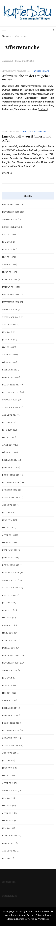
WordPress (43, 919)
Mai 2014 (7, 693)
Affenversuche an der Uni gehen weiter (26, 78)
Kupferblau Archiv (30, 911)
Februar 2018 (9, 370)
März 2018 (8, 362)
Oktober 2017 (10, 400)
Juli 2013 (7, 761)
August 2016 (9, 505)
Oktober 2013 (9, 738)
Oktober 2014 (10, 670)
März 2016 (8, 543)
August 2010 (9, 851)
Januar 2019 (9, 287)
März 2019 (8, 272)
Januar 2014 (9, 715)
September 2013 (11, 746)
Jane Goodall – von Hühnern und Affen (26, 138)
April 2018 (8, 355)
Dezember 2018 (10, 294)
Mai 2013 (7, 776)
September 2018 (11, 317)
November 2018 (11, 302)
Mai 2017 (7, 437)
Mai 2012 (7, 806)
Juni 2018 (7, 340)
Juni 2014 (7, 685)
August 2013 (9, 753)
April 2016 (8, 535)
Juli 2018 (7, 332)
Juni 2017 (7, 430)
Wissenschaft (41, 71)
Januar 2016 (9, 558)
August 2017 (9, 415)
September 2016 (11, 497)
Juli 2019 (7, 242)
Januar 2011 (9, 843)
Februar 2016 (9, 550)
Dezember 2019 (10, 204)
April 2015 (8, 625)
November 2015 (10, 573)
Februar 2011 (9, 836)
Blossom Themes (15, 919)
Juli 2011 (7, 828)
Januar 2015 (9, 648)
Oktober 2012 (9, 791)
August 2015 (9, 595)
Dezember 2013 (10, 723)
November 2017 (11, 392)
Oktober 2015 (9, 580)
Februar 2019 (9, 279)
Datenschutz (9, 895)
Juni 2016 (7, 520)
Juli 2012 (7, 798)
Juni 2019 (7, 249)
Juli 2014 (7, 678)
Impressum (9, 881)
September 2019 (11, 227)
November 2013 (10, 730)
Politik (27, 132)
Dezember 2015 (10, 565)
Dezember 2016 (10, 475)
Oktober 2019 (10, 219)
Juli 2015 (7, 603)
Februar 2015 (9, 640)
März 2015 (8, 633)
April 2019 (8, 265)
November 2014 (11, 663)
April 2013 (8, 783)
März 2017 (8, 452)
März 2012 (8, 821)
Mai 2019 (7, 257)
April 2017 (8, 445)
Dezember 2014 (10, 655)
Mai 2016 (7, 528)
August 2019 (9, 234)
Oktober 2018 (10, 310)
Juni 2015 (7, 610)
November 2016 (11, 482)
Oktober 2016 (10, 490)
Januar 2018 (9, 377)
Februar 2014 (9, 708)
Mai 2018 (7, 347)
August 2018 (9, 325)
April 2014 (8, 700)
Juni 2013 (7, 768)
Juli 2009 (7, 858)
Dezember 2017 (10, 385)
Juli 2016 (7, 512)
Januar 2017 (9, 467)
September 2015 (11, 588)
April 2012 (8, 813)
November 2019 (11, 212)
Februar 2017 (9, 460)
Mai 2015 (7, 618)
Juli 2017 (7, 422)
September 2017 (11, 407)
